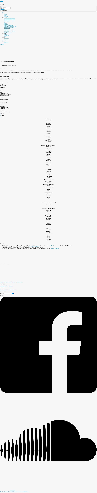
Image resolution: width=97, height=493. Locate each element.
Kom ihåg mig (4, 10)
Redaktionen (6, 42)
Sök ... (1, 293)
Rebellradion (6, 38)
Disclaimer (2, 491)
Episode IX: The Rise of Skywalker (10, 31)
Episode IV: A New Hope (8, 25)
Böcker (5, 34)
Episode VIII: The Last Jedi (8, 30)
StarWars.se (2, 44)
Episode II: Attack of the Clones (9, 19)
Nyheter (5, 14)
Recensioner (6, 16)
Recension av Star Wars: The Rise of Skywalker (8, 289)
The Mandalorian (7, 28)
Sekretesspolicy (6, 491)
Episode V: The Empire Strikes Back (10, 26)
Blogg (5, 15)
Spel (5, 36)
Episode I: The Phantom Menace (9, 18)
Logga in (3, 9)
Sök (13, 293)
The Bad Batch (6, 21)
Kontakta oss (26, 491)
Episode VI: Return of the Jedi (9, 27)
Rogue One (6, 24)
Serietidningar (6, 35)
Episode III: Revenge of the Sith (9, 20)
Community (4, 40)
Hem (3, 12)
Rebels (5, 23)
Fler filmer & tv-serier (7, 32)
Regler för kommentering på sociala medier (17, 491)
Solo (5, 22)
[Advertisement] (30, 53)
